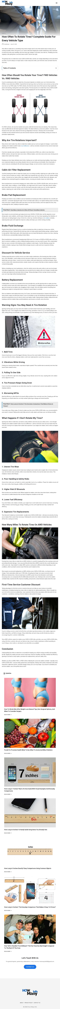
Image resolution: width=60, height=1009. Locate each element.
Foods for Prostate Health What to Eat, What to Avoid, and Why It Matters (28, 750)
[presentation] (30, 692)
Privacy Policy (29, 1002)
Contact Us (37, 1002)
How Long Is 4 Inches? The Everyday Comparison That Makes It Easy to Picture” (30, 907)
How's (4, 33)
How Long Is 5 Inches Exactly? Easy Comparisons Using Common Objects (27, 868)
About (22, 1002)
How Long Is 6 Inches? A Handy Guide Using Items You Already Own (25, 829)
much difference (25, 145)
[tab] (7, 673)
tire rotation (46, 218)
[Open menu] (56, 3)
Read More (8, 714)
